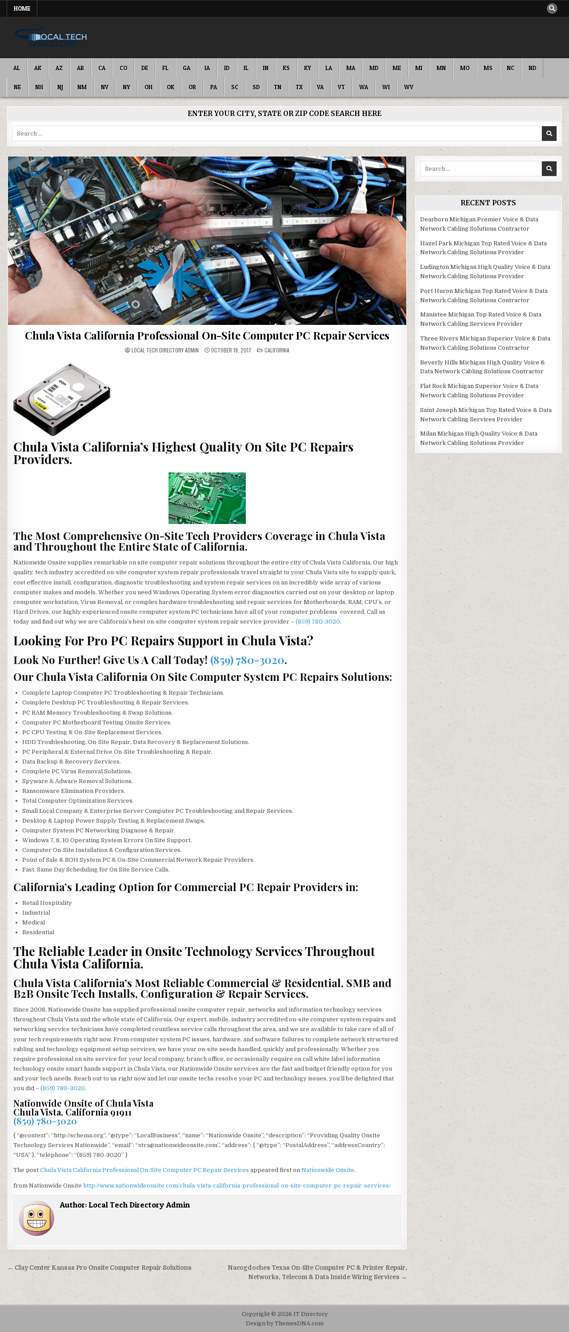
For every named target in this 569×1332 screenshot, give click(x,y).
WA (363, 87)
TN (277, 87)
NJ (60, 87)
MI (418, 68)
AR (80, 68)
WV (408, 87)
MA (350, 68)
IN (265, 68)
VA (320, 87)
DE (144, 68)
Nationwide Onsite (327, 1170)
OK (170, 87)
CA (101, 68)
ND (532, 68)
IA (207, 68)
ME (397, 68)
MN (441, 68)
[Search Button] (552, 8)
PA (213, 87)
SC (234, 87)
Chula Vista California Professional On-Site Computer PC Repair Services (207, 335)
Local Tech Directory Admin (165, 350)
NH (39, 87)
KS (286, 68)
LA (328, 68)
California (276, 350)
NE (17, 87)
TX (299, 87)
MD (373, 68)
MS (488, 68)
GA (186, 68)
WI (386, 87)
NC (510, 68)
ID (226, 68)
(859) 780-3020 (318, 621)
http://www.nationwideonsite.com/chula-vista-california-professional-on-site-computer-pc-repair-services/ (237, 1185)
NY (126, 87)
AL (16, 68)
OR (192, 87)
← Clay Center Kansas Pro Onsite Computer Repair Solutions (99, 1267)
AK (37, 68)
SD (256, 87)
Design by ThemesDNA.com (285, 1323)
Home (22, 8)
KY (307, 68)
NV (104, 87)
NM (82, 87)
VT (341, 87)
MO (464, 68)
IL (246, 68)
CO (123, 68)
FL (165, 68)
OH (148, 87)
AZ (59, 68)
